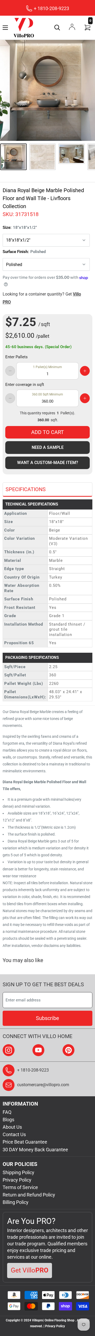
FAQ (7, 1112)
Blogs (8, 1119)
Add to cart (47, 432)
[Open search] (57, 28)
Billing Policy (15, 1202)
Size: (20, 227)
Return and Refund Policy (29, 1195)
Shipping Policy (18, 1172)
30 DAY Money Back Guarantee (35, 1149)
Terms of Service (20, 1187)
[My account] (72, 27)
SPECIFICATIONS (26, 489)
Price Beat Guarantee (25, 1142)
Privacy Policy (17, 1180)
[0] (87, 28)
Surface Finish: (24, 251)
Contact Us (14, 1134)
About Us (12, 1127)
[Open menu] (5, 28)
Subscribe (47, 1018)
